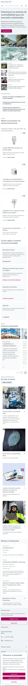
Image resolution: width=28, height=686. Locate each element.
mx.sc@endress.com (8, 640)
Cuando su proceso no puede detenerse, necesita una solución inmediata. (11, 490)
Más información (4, 627)
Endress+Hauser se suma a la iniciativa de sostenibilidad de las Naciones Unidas (12, 528)
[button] (14, 97)
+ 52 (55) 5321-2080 (8, 637)
